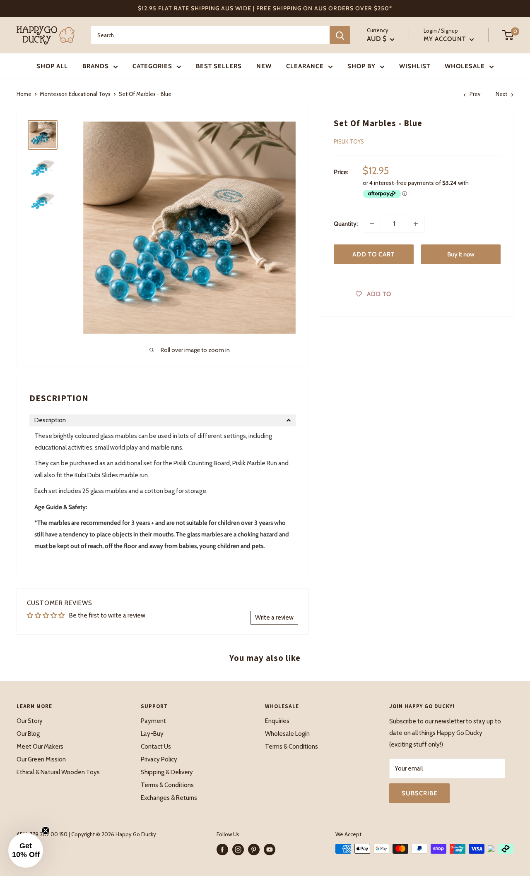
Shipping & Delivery (167, 772)
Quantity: (346, 223)
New (264, 66)
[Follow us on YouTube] (269, 849)
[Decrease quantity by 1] (372, 223)
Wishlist (414, 66)
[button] (162, 420)
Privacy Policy (159, 759)
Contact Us (156, 746)
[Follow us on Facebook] (222, 849)
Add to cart (373, 254)
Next (501, 94)
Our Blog (28, 733)
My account (445, 39)
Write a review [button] (274, 617)
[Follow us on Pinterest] (254, 849)
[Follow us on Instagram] (238, 849)
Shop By (361, 66)
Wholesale (465, 66)
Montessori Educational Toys (75, 94)
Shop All (52, 66)
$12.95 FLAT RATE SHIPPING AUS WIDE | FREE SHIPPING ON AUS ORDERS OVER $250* (265, 8)
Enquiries (277, 721)
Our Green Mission (41, 759)
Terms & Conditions (167, 785)
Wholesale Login (287, 733)
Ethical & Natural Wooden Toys (58, 772)
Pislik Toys (349, 141)
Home (24, 94)
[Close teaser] (45, 830)
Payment (153, 721)
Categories (152, 66)
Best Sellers (219, 66)
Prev (475, 94)
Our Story (30, 721)
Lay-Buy (152, 733)
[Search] (340, 35)
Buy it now (461, 254)
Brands (95, 66)
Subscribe (419, 793)
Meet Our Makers (40, 746)
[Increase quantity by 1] (415, 223)
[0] (508, 35)
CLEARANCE (305, 66)
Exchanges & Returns (169, 798)
